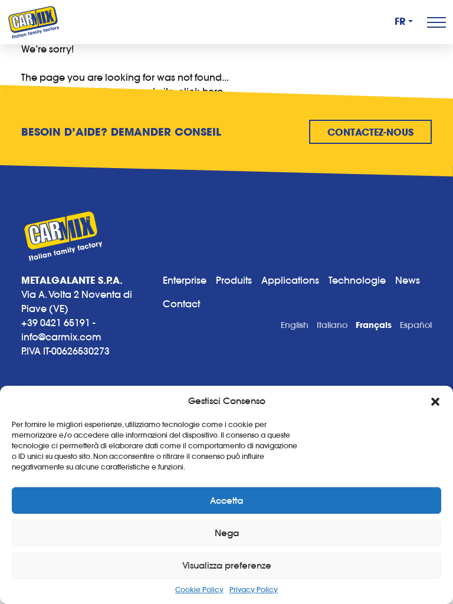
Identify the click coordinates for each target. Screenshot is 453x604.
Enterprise (184, 280)
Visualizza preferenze (226, 565)
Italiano (332, 325)
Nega (227, 533)
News (407, 280)
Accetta (226, 500)
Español (416, 325)
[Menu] (436, 22)
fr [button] (400, 22)
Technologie (357, 280)
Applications (290, 280)
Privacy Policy (253, 589)
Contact (181, 304)
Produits (234, 280)
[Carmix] (33, 22)
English (294, 325)
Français (374, 325)
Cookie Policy (199, 589)
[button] (435, 401)
